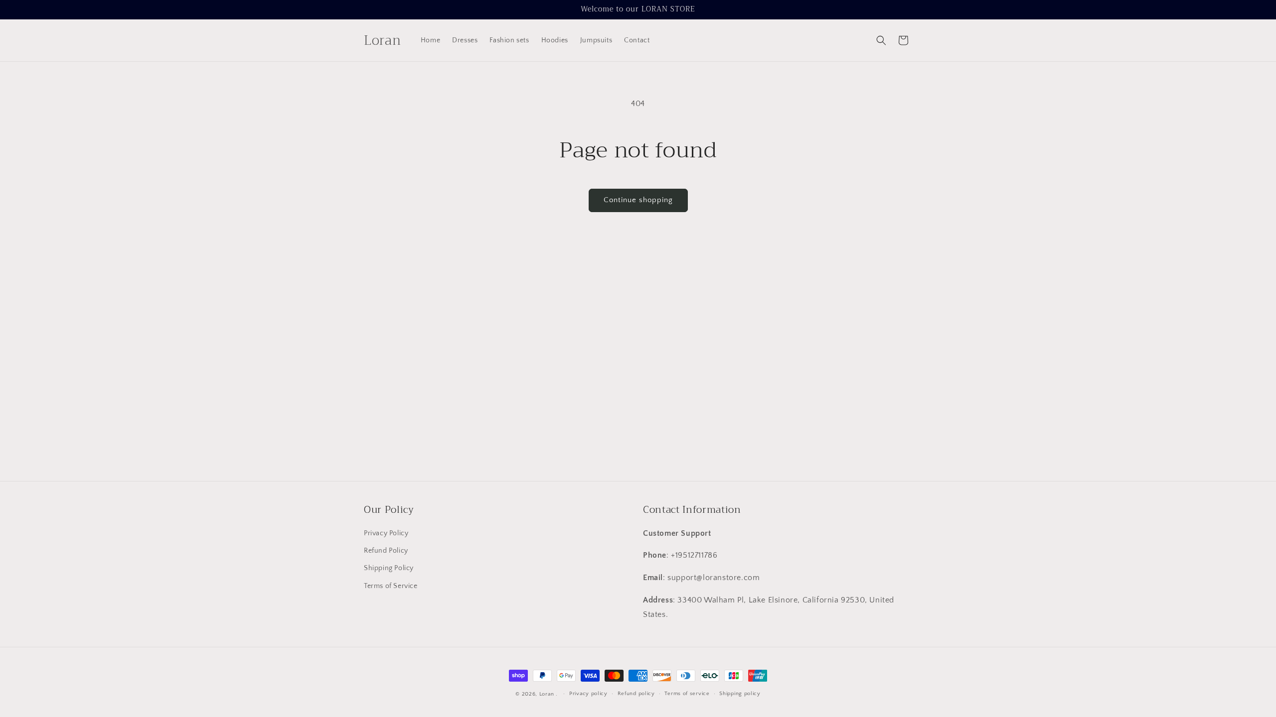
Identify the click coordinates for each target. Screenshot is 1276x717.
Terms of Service (391, 586)
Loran (546, 694)
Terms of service (686, 694)
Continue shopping (638, 200)
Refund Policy (386, 551)
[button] (881, 40)
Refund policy (636, 694)
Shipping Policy (389, 569)
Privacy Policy (386, 534)
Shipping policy (740, 694)
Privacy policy (588, 694)
